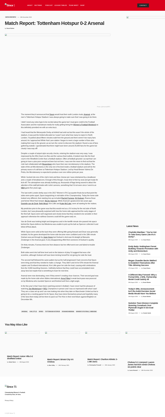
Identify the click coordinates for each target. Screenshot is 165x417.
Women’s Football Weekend (84, 125)
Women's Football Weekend (86, 311)
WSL (45, 289)
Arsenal (87, 114)
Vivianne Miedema (68, 311)
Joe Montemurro (35, 289)
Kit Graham (79, 198)
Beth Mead (43, 204)
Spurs (52, 114)
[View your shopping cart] (154, 5)
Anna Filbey (65, 278)
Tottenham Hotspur (52, 311)
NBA (23, 188)
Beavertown (47, 164)
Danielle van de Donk (29, 204)
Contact (143, 5)
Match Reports (11, 17)
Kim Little (33, 311)
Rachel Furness (67, 198)
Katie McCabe (65, 204)
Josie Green (48, 237)
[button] (158, 5)
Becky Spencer (51, 201)
